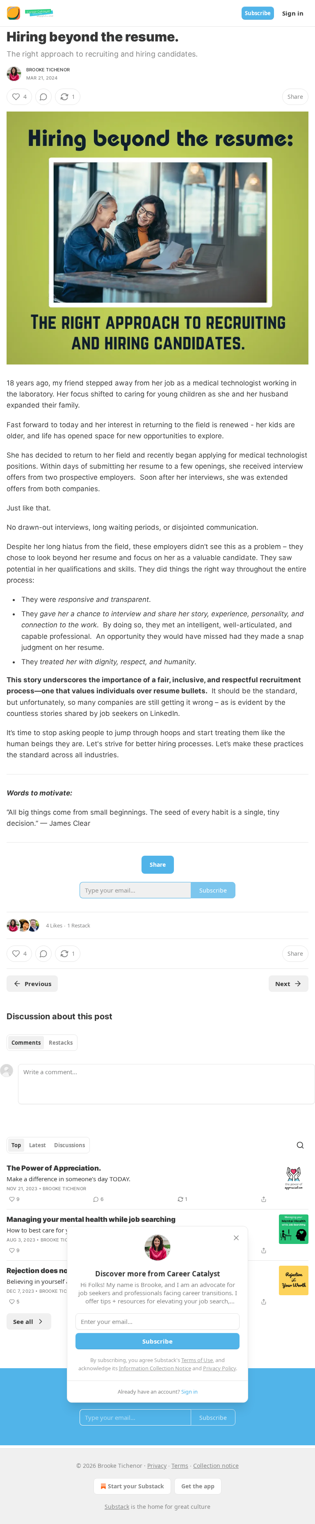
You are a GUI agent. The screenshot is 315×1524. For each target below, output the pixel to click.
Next (282, 984)
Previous (38, 984)
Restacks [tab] (61, 1042)
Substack (117, 1506)
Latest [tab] (37, 1145)
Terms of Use (197, 1360)
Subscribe (258, 13)
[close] (236, 1237)
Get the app (198, 1486)
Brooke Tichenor (48, 70)
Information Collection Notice (155, 1368)
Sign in (293, 13)
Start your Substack (136, 1486)
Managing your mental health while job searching (91, 1219)
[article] (157, 1183)
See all (23, 1321)
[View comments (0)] (43, 97)
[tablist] (42, 1042)
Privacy (157, 1465)
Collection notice (216, 1465)
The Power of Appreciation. (54, 1168)
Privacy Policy (219, 1368)
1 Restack (78, 925)
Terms (179, 1465)
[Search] (300, 1145)
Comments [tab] (26, 1042)
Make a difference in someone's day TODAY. (68, 1179)
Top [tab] (16, 1145)
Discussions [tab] (69, 1145)
